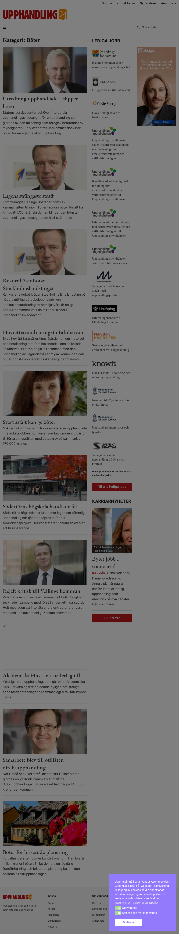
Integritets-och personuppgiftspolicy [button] (137, 902)
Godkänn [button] (128, 922)
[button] (157, 922)
